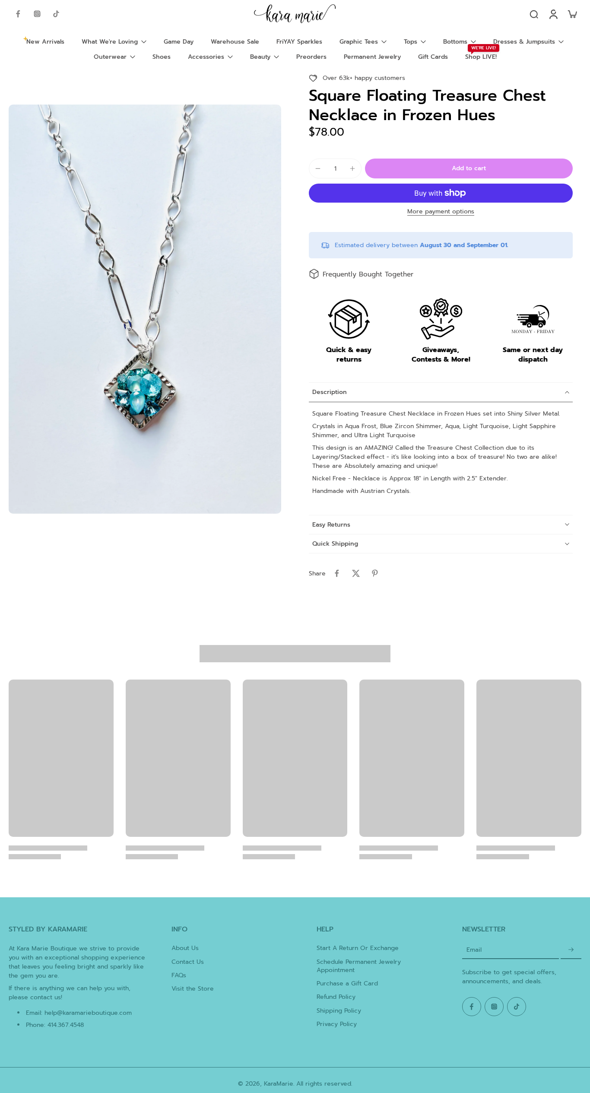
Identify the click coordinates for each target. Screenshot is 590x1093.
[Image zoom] (145, 309)
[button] (469, 168)
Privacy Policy (337, 1024)
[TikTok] (56, 13)
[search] (533, 13)
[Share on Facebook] (336, 573)
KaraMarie (278, 1083)
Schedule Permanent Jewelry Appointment (359, 966)
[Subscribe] (571, 949)
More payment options (440, 212)
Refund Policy (336, 997)
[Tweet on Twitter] (355, 573)
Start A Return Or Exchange (358, 948)
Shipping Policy (339, 1011)
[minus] (318, 168)
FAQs (178, 975)
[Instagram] (37, 13)
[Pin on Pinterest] (374, 573)
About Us (185, 948)
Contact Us (187, 962)
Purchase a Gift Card (347, 983)
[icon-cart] (571, 13)
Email (474, 950)
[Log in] (552, 13)
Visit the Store (192, 989)
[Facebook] (18, 13)
